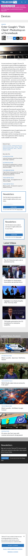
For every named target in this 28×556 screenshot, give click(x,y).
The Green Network (8, 170)
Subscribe (14, 207)
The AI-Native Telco (8, 177)
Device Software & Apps (8, 147)
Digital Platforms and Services (12, 147)
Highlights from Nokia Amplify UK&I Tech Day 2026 (13, 301)
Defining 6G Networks (17, 145)
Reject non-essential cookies (12, 549)
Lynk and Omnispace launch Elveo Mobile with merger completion (12, 159)
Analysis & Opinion (7, 145)
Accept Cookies (13, 545)
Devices (5, 16)
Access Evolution (8, 156)
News (15, 148)
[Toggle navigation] (25, 2)
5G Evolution (5, 431)
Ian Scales (10, 36)
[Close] (24, 536)
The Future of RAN (6, 406)
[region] (13, 545)
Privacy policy (20, 209)
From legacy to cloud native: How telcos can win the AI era (13, 281)
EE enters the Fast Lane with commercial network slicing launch (12, 434)
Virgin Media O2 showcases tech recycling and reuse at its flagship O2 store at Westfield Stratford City (13, 173)
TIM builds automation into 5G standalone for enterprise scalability (13, 323)
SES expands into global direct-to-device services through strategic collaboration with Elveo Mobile (12, 166)
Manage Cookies (13, 551)
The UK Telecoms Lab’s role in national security (13, 261)
